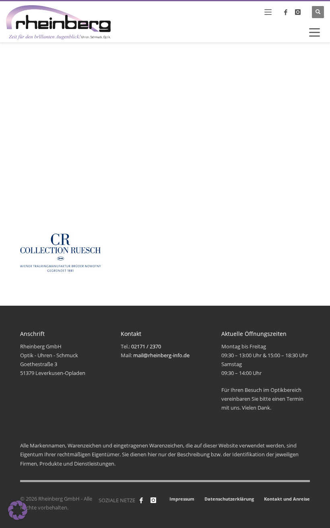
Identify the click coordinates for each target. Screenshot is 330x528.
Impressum (181, 499)
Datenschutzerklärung (229, 499)
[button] (17, 510)
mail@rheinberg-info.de (161, 355)
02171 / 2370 (146, 346)
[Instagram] (298, 12)
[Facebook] (141, 500)
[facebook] (286, 12)
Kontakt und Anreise (287, 499)
